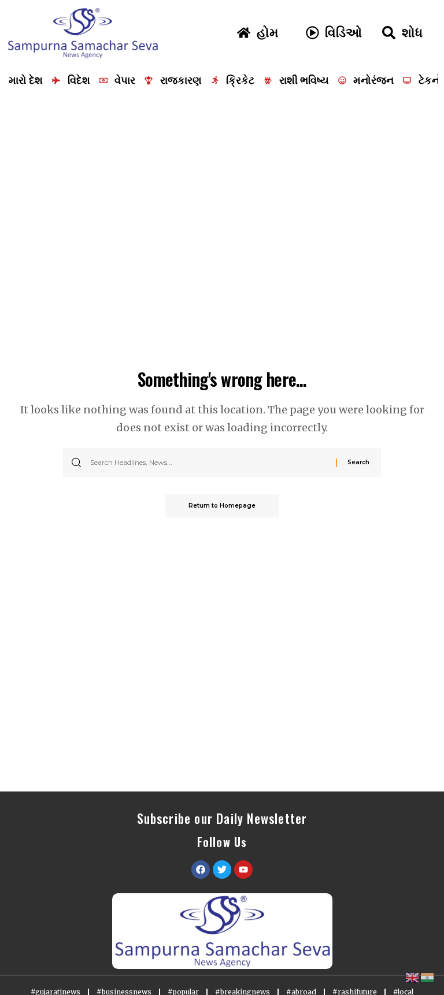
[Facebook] (200, 869)
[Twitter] (222, 869)
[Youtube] (243, 869)
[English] (412, 976)
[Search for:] (209, 462)
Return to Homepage (222, 505)
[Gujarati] (427, 976)
